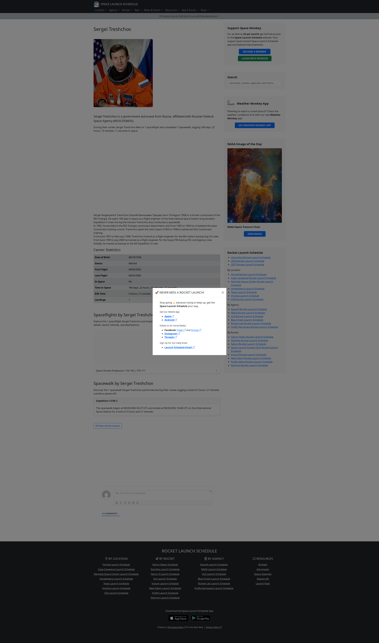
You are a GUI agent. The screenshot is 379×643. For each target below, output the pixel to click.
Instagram (171, 333)
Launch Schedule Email (178, 347)
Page (180, 330)
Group (195, 330)
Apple (168, 316)
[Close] (222, 292)
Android (169, 320)
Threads (169, 337)
